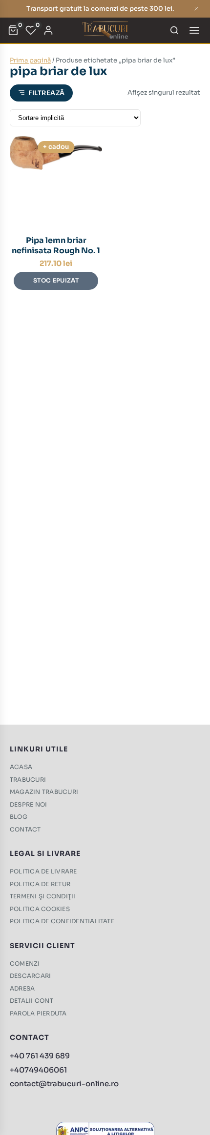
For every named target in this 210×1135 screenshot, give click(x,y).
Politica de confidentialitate (62, 921)
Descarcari (30, 975)
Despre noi (28, 804)
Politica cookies (40, 908)
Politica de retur (40, 884)
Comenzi (25, 963)
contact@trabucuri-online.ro (64, 1083)
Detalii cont (31, 1000)
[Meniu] (194, 30)
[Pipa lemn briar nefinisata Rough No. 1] (56, 182)
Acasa (21, 766)
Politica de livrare (43, 871)
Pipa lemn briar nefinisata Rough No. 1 (56, 245)
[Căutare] (174, 30)
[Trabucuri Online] (104, 30)
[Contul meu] (48, 30)
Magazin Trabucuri (44, 791)
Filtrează (46, 93)
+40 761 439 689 (40, 1055)
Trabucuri (28, 779)
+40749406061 (38, 1069)
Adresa (22, 988)
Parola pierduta (38, 1013)
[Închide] (196, 9)
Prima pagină (30, 60)
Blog (18, 816)
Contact (25, 829)
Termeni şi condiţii (43, 896)
